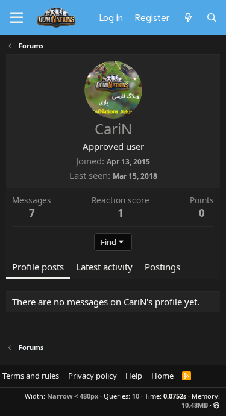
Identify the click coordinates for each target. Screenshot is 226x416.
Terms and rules (30, 375)
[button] (216, 404)
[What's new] (187, 17)
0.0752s (174, 395)
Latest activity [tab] (104, 267)
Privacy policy (92, 375)
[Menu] (16, 18)
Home (162, 375)
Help (133, 375)
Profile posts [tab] (38, 267)
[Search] (212, 17)
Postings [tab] (162, 267)
